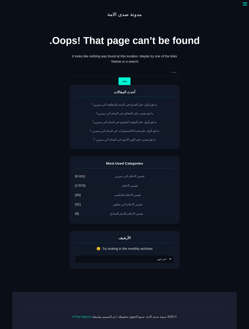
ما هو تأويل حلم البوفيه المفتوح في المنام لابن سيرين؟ (124, 122)
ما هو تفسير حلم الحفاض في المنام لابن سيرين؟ (124, 113)
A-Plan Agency (82, 316)
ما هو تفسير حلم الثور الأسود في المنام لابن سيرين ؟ (124, 139)
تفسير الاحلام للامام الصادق (126, 213)
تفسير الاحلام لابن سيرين (130, 176)
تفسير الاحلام (130, 185)
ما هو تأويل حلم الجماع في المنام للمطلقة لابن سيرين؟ (124, 104)
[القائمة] (245, 4)
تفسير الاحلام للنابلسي (127, 194)
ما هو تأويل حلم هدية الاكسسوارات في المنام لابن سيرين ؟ (124, 130)
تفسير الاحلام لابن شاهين (127, 204)
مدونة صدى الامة (124, 14)
